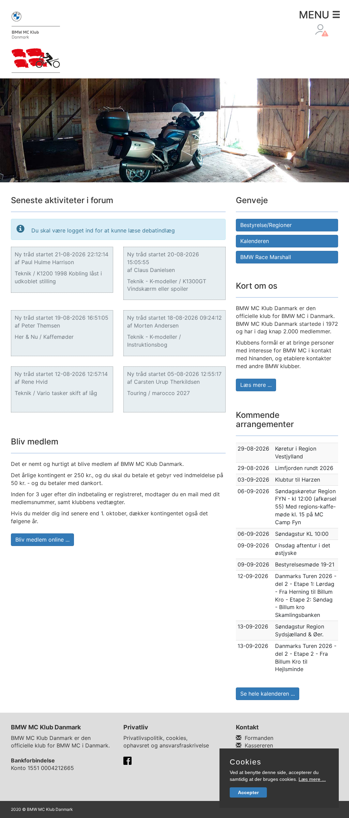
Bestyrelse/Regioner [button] (266, 225)
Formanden (259, 737)
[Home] (36, 41)
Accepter (248, 792)
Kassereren (259, 745)
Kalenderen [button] (254, 241)
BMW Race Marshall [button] (265, 257)
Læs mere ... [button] (256, 384)
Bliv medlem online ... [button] (42, 539)
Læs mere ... (312, 779)
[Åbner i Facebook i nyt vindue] (127, 760)
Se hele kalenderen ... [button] (267, 693)
